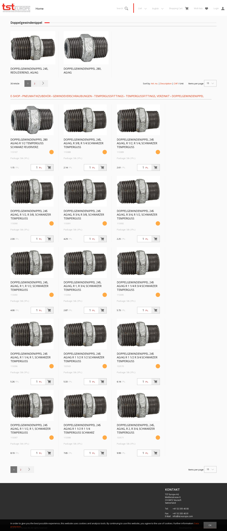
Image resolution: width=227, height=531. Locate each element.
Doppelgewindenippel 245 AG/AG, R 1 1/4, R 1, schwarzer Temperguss (30, 357)
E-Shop (15, 96)
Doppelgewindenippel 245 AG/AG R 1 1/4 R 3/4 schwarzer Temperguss (137, 286)
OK (210, 525)
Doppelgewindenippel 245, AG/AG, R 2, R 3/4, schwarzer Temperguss (136, 429)
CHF (176, 83)
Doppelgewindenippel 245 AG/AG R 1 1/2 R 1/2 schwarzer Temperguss (84, 357)
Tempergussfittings (109, 96)
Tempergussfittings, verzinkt (148, 96)
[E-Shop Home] (16, 7)
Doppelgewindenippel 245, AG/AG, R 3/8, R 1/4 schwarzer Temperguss (83, 143)
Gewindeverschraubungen (72, 96)
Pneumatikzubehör (36, 96)
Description (166, 83)
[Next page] (43, 83)
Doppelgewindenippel (188, 96)
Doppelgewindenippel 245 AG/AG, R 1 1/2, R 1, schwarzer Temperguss (30, 429)
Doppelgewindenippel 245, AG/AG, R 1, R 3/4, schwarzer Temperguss (83, 286)
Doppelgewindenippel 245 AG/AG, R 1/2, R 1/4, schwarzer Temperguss (137, 143)
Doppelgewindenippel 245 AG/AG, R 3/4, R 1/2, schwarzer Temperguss (137, 214)
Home (40, 8)
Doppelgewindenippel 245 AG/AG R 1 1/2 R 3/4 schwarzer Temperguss (137, 357)
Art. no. (154, 83)
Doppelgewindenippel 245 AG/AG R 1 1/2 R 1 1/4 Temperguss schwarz (82, 429)
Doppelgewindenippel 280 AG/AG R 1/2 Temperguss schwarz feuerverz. (29, 143)
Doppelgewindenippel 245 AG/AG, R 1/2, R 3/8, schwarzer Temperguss (30, 214)
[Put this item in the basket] (49, 167)
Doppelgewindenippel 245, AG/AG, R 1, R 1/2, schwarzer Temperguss (29, 286)
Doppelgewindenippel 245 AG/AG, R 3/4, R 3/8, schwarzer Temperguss (84, 214)
